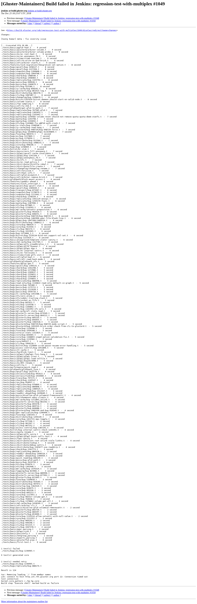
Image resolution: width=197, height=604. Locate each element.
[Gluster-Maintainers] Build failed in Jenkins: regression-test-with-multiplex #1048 (61, 18)
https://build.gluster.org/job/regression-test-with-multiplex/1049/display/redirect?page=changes (62, 30)
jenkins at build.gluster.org (40, 11)
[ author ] (56, 23)
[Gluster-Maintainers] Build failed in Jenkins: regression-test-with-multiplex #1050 (58, 21)
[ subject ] (47, 23)
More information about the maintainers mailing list (24, 601)
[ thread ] (38, 23)
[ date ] (30, 23)
